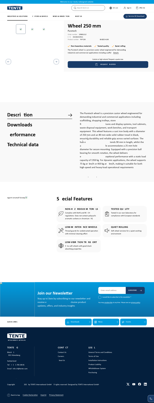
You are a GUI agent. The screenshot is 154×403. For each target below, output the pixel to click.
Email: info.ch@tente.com (17, 369)
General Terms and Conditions (100, 352)
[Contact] (151, 398)
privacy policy (135, 303)
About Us (61, 360)
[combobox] (91, 8)
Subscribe (132, 290)
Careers (61, 356)
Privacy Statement (56, 395)
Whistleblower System (97, 368)
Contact (63, 348)
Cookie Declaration (30, 395)
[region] (32, 55)
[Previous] (8, 61)
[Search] (74, 8)
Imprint (43, 395)
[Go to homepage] (14, 8)
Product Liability (94, 365)
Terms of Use (93, 356)
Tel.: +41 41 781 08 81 (15, 365)
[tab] (39, 115)
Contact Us (62, 352)
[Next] (56, 61)
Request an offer (108, 64)
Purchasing (92, 373)
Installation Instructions (97, 360)
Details (116, 53)
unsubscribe (108, 303)
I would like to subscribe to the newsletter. (116, 297)
